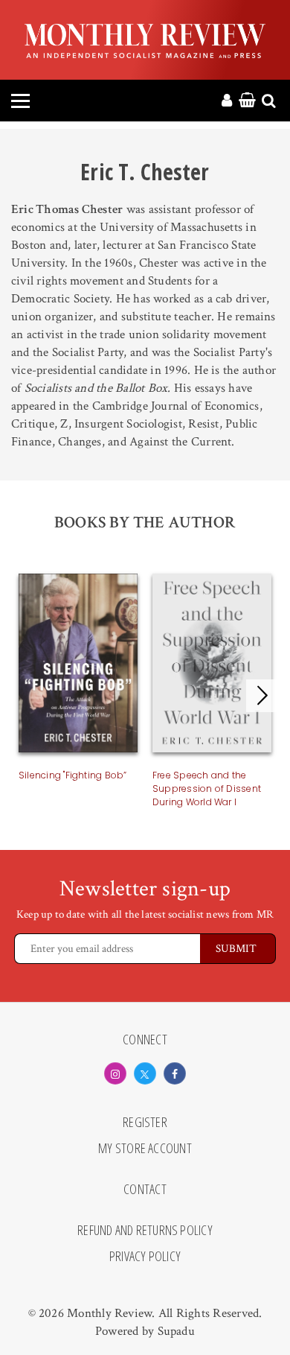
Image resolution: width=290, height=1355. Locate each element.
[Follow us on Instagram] (115, 1073)
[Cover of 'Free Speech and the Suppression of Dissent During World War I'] (211, 666)
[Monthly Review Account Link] (227, 101)
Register (145, 1122)
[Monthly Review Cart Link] (247, 101)
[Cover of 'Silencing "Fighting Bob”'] (78, 666)
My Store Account (145, 1148)
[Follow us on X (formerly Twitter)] (145, 1073)
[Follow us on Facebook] (175, 1073)
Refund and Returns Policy (145, 1230)
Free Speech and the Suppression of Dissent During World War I (206, 788)
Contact (145, 1189)
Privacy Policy (145, 1256)
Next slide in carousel (262, 695)
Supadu (176, 1331)
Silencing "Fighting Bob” (73, 775)
